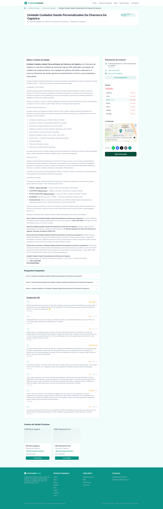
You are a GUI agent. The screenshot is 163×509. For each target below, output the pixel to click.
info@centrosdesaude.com (120, 479)
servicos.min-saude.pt (115, 73)
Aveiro (55, 490)
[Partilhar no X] (121, 148)
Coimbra (56, 493)
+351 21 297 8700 (41, 188)
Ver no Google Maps (33, 263)
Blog (115, 3)
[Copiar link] (130, 148)
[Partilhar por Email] (125, 148)
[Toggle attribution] (134, 138)
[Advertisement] (81, 40)
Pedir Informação (121, 154)
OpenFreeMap (116, 137)
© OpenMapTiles (124, 137)
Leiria (55, 495)
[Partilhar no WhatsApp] (113, 148)
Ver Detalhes (38, 458)
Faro (55, 487)
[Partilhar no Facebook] (117, 148)
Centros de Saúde (105, 3)
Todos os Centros (88, 477)
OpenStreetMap (113, 139)
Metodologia (135, 503)
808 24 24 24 (42, 191)
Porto (55, 479)
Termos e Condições (107, 503)
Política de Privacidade (122, 503)
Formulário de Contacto (119, 477)
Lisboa (56, 477)
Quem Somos (124, 3)
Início (95, 3)
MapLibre (109, 137)
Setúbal (56, 485)
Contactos (135, 3)
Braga (55, 482)
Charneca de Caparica (49, 8)
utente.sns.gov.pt (49, 194)
